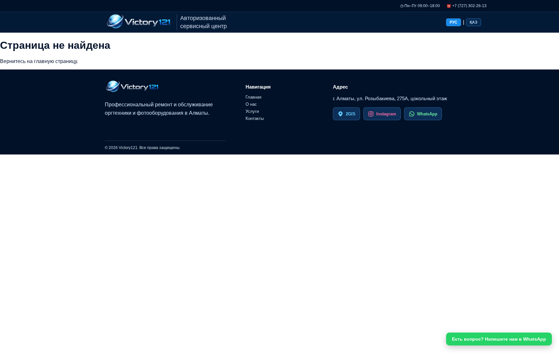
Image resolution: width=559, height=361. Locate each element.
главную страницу (55, 61)
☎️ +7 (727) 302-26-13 (466, 6)
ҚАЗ (473, 22)
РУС (453, 22)
